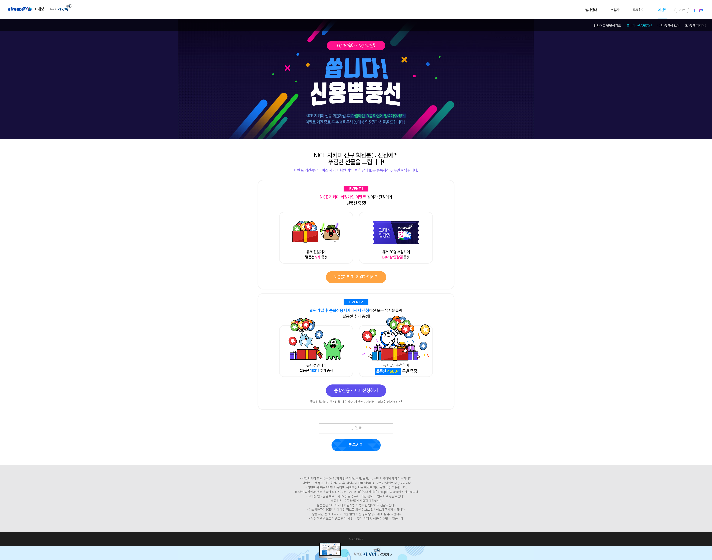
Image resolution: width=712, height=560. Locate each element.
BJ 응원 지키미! (695, 25)
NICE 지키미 (61, 7)
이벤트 (662, 10)
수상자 (614, 10)
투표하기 (639, 10)
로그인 (682, 10)
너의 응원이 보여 (668, 25)
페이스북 (694, 10)
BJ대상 (39, 7)
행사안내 (591, 10)
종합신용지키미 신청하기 (356, 390)
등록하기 (356, 445)
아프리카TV (20, 7)
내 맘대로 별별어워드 (607, 25)
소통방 (700, 10)
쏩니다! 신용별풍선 (639, 25)
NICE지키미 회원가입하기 (356, 277)
